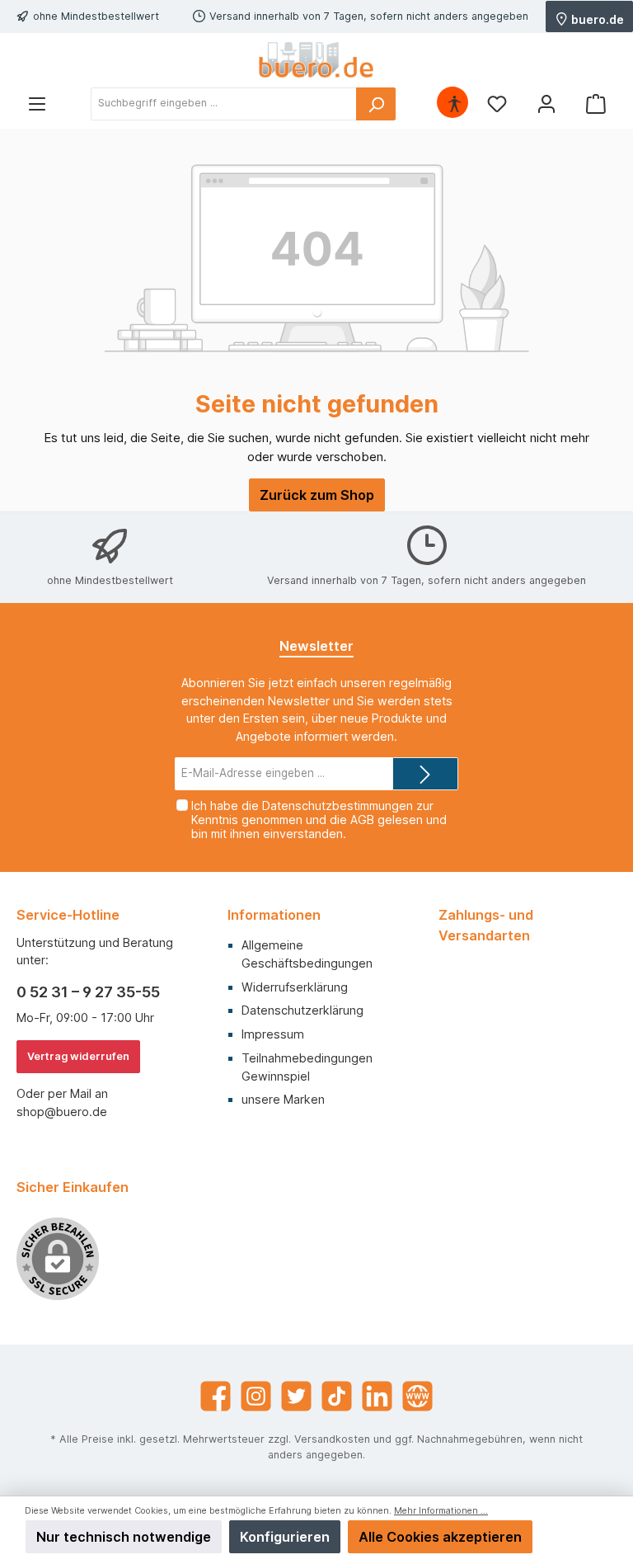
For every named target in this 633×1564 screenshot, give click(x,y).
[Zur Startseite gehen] (316, 59)
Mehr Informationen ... (441, 1510)
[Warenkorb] (596, 103)
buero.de (596, 19)
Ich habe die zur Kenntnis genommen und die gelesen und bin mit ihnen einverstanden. (319, 819)
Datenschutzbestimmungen (337, 805)
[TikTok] (336, 1396)
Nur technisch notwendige (123, 1537)
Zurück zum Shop (317, 495)
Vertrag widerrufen (78, 1056)
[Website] (417, 1396)
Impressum (272, 1034)
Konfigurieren (285, 1537)
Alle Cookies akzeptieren (440, 1537)
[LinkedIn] (377, 1396)
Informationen (274, 915)
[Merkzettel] (497, 103)
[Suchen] (376, 103)
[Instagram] (255, 1396)
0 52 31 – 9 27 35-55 (88, 992)
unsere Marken (283, 1099)
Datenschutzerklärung (302, 1010)
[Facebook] (215, 1396)
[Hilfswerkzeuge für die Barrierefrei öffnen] (454, 103)
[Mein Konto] (546, 103)
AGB (362, 820)
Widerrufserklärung (294, 987)
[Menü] (37, 103)
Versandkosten (332, 1439)
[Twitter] (296, 1396)
